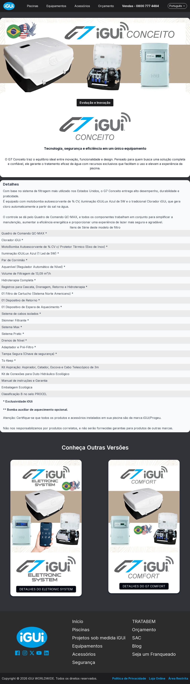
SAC (136, 637)
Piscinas (80, 629)
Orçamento (144, 629)
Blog (137, 646)
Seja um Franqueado (154, 654)
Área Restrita (178, 678)
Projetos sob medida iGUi (98, 637)
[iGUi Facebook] (17, 653)
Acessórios (84, 654)
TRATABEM (143, 621)
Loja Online (157, 678)
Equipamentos (87, 646)
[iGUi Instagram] (25, 653)
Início (77, 621)
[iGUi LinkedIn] (46, 653)
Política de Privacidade (129, 678)
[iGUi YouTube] (39, 653)
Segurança (83, 662)
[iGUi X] (32, 653)
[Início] (9, 6)
